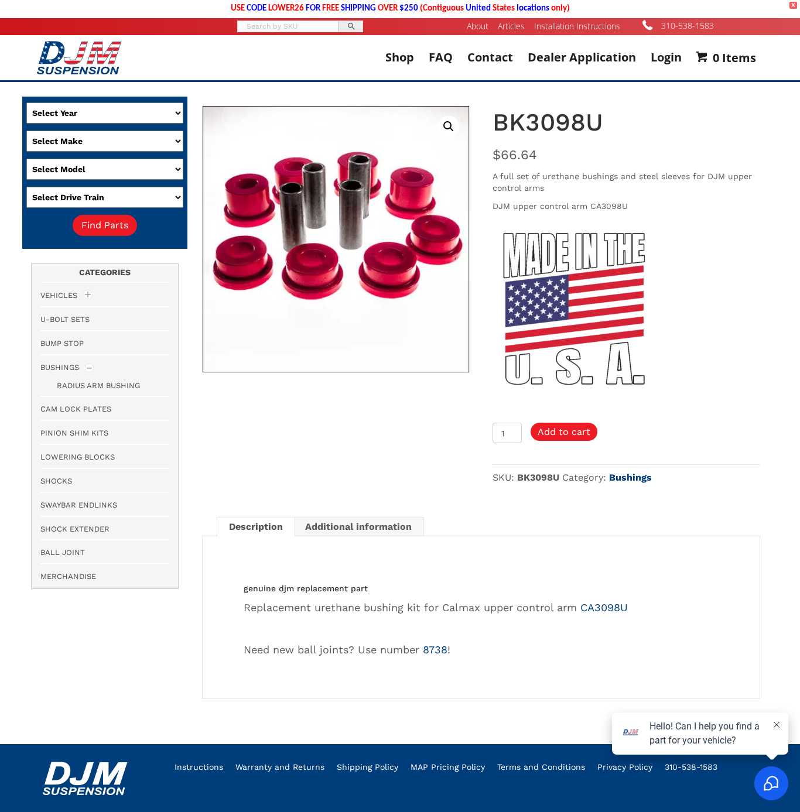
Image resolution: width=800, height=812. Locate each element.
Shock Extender (75, 529)
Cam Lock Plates (75, 409)
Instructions (199, 767)
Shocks (56, 481)
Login (666, 57)
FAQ (441, 57)
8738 (435, 649)
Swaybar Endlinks (78, 505)
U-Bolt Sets (65, 319)
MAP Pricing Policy (448, 767)
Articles (511, 26)
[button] (448, 126)
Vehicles (58, 295)
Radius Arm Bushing (98, 385)
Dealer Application (582, 57)
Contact (490, 57)
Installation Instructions (577, 26)
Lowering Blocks (77, 457)
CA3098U (604, 607)
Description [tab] (256, 526)
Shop (399, 57)
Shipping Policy (367, 767)
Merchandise (68, 576)
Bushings (630, 477)
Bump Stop (62, 343)
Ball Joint (62, 552)
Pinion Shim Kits (74, 433)
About (477, 26)
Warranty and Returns (279, 767)
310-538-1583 (687, 25)
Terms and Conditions (541, 767)
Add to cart (564, 431)
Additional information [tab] (358, 526)
